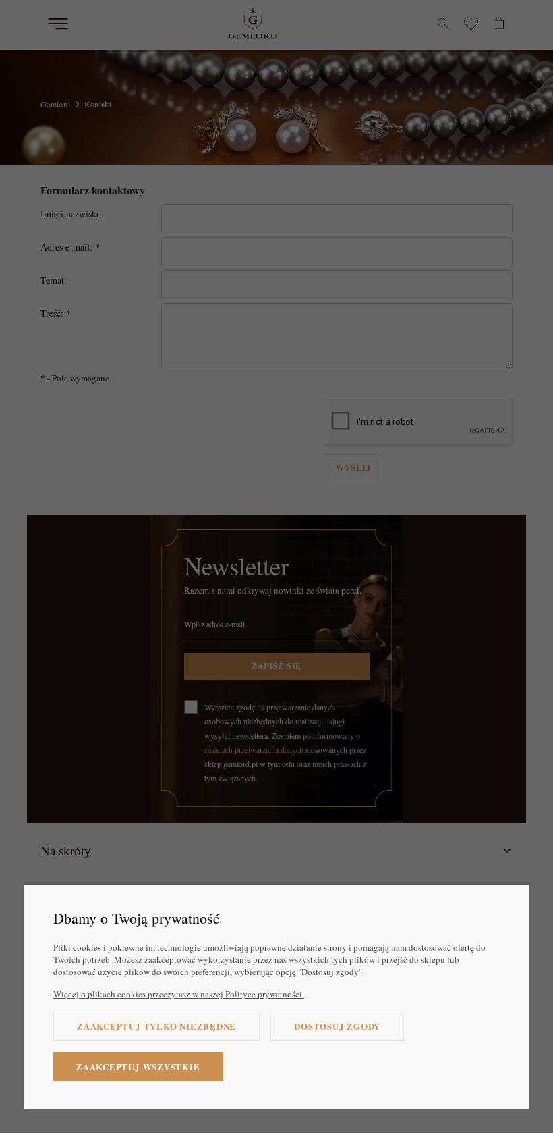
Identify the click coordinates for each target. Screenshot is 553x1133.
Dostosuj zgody (337, 1026)
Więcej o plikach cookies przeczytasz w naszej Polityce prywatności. (178, 994)
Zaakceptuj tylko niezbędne (156, 1026)
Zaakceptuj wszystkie (138, 1066)
